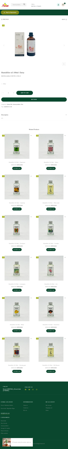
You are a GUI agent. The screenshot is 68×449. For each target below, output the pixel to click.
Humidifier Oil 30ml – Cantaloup (17, 203)
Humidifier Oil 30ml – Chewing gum (17, 365)
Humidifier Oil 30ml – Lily (50, 284)
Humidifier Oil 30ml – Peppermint (17, 162)
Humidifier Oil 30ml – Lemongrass (17, 284)
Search (24, 4)
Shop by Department (11, 12)
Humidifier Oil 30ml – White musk (51, 203)
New (22, 104)
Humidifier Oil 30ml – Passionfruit (51, 324)
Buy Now (34, 99)
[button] (5, 413)
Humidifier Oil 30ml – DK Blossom (50, 365)
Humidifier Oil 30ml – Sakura (51, 162)
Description (4, 115)
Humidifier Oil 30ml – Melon (17, 324)
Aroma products (16, 104)
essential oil (7, 106)
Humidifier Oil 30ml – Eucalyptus (17, 243)
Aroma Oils (9, 104)
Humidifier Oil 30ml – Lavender (51, 243)
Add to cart (25, 92)
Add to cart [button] (17, 168)
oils (11, 106)
